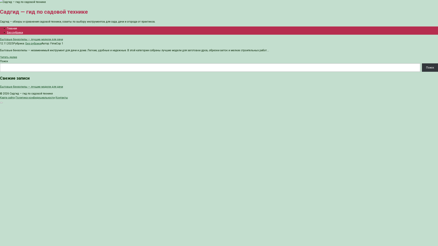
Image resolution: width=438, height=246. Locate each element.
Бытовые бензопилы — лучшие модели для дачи (31, 86)
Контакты (61, 97)
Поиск (4, 61)
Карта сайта (7, 97)
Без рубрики (15, 32)
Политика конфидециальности (35, 97)
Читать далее (8, 57)
